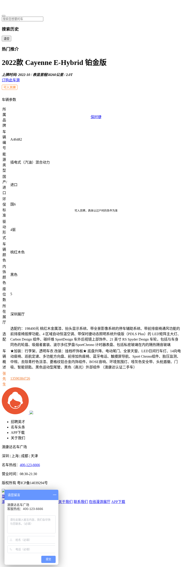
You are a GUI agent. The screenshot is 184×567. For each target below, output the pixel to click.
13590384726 (20, 378)
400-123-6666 (30, 465)
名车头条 (18, 427)
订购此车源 (11, 80)
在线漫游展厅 (99, 502)
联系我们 (81, 502)
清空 (6, 38)
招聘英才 (18, 422)
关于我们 (18, 438)
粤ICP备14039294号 (32, 483)
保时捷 (96, 117)
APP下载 (18, 432)
